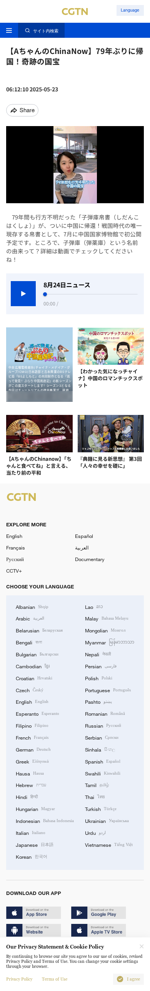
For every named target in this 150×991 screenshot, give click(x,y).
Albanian (32, 606)
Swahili (102, 773)
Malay (106, 618)
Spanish (102, 761)
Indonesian (45, 820)
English (14, 536)
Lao (94, 606)
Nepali (98, 654)
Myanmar (109, 642)
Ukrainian (107, 820)
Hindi (27, 796)
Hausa (30, 773)
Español (84, 536)
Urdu (95, 832)
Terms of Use (54, 979)
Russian (103, 725)
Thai (95, 796)
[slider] (45, 294)
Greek (32, 761)
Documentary (90, 559)
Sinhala (100, 749)
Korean (31, 856)
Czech (29, 689)
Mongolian (105, 630)
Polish (98, 677)
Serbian (101, 737)
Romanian (105, 713)
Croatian (34, 677)
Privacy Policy (19, 979)
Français (15, 547)
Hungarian (35, 808)
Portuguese (108, 689)
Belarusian (39, 630)
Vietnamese (109, 844)
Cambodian (33, 665)
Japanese (34, 844)
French (32, 737)
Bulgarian (37, 654)
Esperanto (37, 713)
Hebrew (31, 784)
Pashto (98, 701)
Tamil (97, 784)
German (33, 749)
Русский (15, 559)
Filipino (32, 725)
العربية (82, 547)
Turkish (101, 808)
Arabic (30, 618)
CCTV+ (14, 571)
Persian (101, 665)
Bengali (29, 642)
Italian (30, 832)
